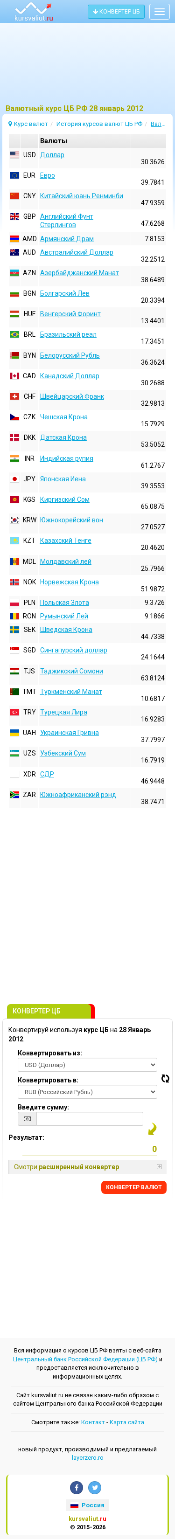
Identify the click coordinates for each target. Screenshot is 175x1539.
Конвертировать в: (48, 1080)
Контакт (93, 1422)
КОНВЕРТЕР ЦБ (119, 11)
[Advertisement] (87, 68)
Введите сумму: (43, 1107)
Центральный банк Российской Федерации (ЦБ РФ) (85, 1359)
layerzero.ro (88, 1457)
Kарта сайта (127, 1422)
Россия (92, 1505)
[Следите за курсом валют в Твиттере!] (94, 1487)
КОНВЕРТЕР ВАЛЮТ (134, 1187)
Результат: (26, 1137)
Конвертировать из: (50, 1053)
